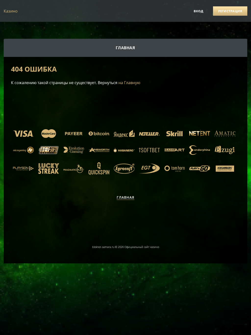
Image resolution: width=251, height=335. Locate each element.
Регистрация (230, 11)
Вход (198, 11)
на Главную (129, 82)
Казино (11, 11)
